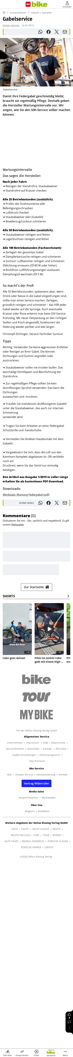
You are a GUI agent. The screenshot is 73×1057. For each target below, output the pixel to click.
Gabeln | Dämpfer (41, 12)
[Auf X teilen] (57, 32)
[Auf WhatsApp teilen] (40, 32)
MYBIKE (57, 835)
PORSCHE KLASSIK (58, 841)
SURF (36, 835)
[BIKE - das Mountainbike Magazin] (40, 4)
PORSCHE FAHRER (31, 847)
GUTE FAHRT (11, 841)
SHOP (15, 829)
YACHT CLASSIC (40, 829)
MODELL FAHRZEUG (33, 841)
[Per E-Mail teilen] (65, 32)
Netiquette (17, 524)
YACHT (25, 829)
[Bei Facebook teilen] (49, 32)
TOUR (46, 835)
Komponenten (18, 12)
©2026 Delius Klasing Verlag (36, 856)
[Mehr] (69, 1028)
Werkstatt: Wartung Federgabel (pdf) (26, 494)
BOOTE (57, 829)
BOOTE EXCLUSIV (20, 835)
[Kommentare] (69, 1022)
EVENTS (49, 847)
